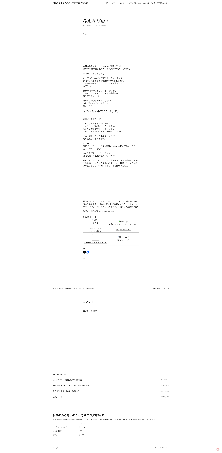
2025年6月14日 (165, 385)
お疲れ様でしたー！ (160, 288)
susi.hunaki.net (95, 231)
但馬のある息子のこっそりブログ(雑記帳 (70, 3)
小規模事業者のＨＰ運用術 (95, 242)
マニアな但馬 (102, 25)
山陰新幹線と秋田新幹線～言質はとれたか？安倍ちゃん (74, 288)
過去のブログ (123, 239)
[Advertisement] (111, 47)
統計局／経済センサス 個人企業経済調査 (71, 385)
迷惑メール (58, 397)
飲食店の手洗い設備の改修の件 (66, 391)
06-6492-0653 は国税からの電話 (67, 380)
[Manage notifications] (218, 449)
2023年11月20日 (165, 391)
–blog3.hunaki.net (123, 228)
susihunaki (90, 25)
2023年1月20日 (165, 397)
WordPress (166, 448)
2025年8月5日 (165, 380)
